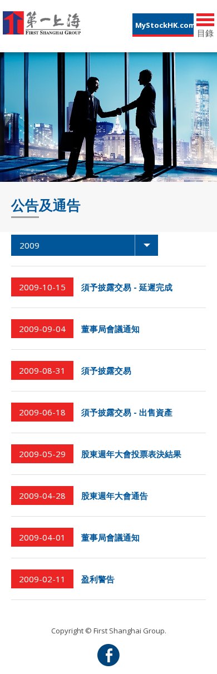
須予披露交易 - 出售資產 (126, 412)
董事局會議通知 (110, 328)
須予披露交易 (106, 370)
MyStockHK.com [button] (164, 25)
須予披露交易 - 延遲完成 (126, 287)
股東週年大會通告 (114, 495)
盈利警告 (98, 578)
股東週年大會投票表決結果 (131, 453)
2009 (29, 245)
